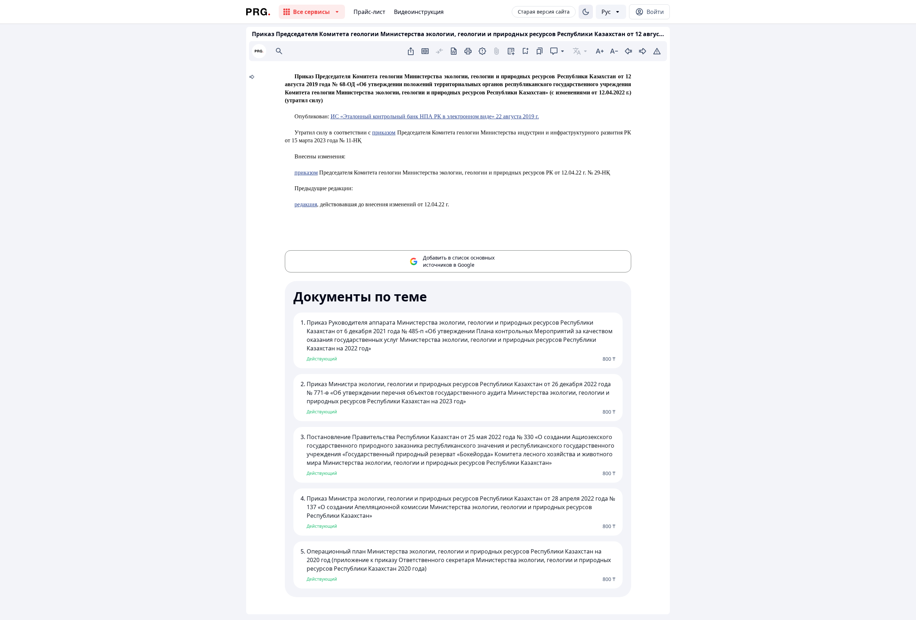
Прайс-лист (369, 12)
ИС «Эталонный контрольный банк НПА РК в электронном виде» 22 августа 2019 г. (435, 116)
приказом (383, 132)
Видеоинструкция (419, 12)
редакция (305, 204)
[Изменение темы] (586, 12)
